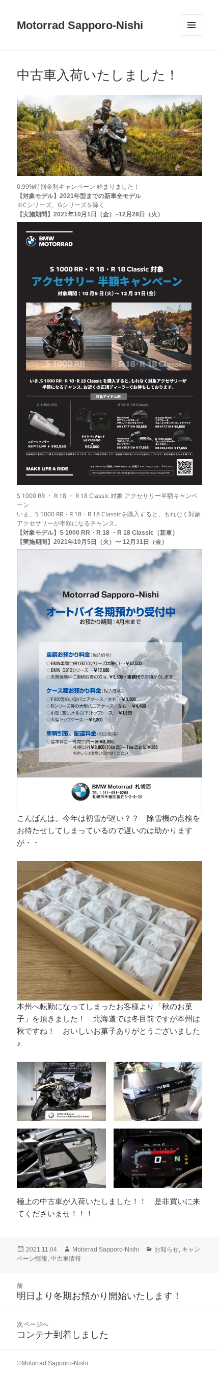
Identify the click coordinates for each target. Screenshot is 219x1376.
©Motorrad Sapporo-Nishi (52, 1363)
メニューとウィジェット (191, 35)
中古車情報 (65, 1258)
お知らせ (166, 1249)
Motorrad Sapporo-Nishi (80, 25)
